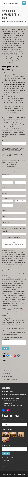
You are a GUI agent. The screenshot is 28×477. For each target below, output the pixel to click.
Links (3, 466)
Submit (6, 348)
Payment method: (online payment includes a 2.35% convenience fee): (12, 309)
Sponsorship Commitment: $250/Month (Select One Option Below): (13, 161)
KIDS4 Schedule (7, 376)
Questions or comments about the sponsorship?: (12, 338)
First (3, 184)
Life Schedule (6, 373)
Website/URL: (6, 222)
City (3, 203)
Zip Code (4, 208)
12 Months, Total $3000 (10, 167)
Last (16, 184)
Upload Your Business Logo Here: (11, 237)
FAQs (3, 463)
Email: (4, 216)
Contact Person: (7, 180)
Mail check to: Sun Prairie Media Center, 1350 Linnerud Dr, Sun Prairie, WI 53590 (13, 314)
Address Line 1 (5, 198)
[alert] (14, 420)
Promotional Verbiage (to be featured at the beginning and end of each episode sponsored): (13, 230)
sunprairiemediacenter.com (16, 85)
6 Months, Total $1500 (10, 164)
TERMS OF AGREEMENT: (9, 250)
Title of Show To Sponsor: (9, 141)
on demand (16, 86)
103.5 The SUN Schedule (9, 379)
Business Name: (7, 174)
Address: (5, 193)
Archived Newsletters (8, 458)
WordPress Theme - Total (9, 474)
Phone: (4, 210)
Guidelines (5, 460)
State (16, 203)
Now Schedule (6, 370)
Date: (4, 187)
